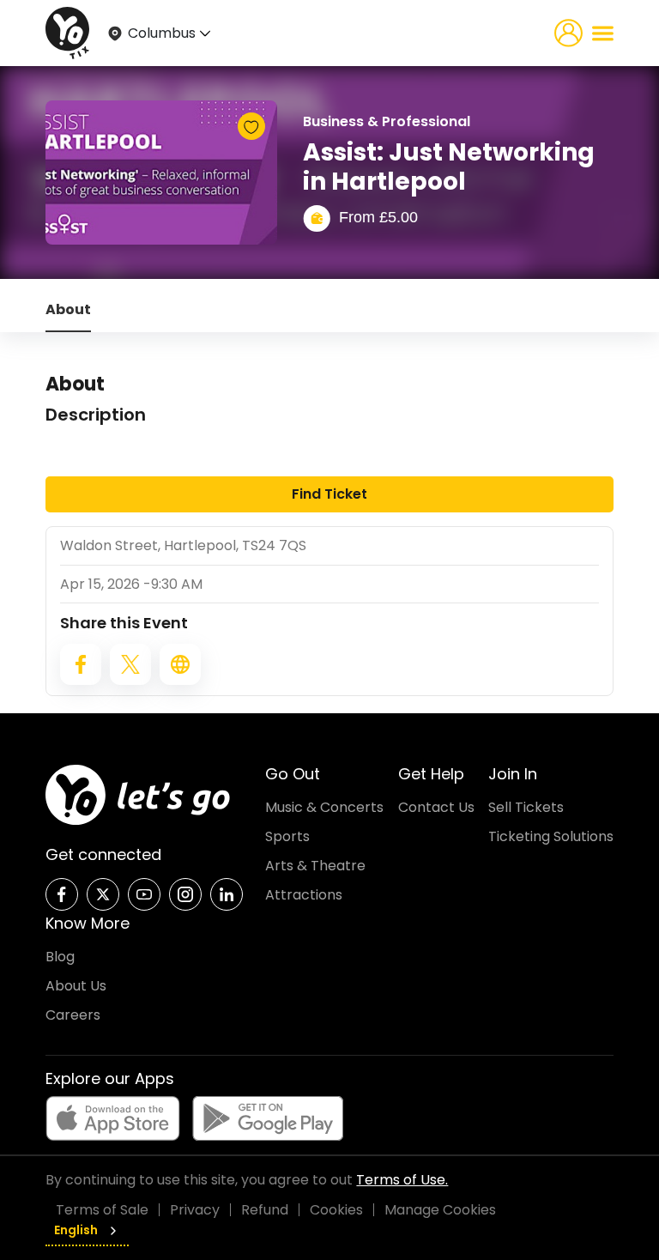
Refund (264, 1210)
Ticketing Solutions (551, 836)
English (76, 1230)
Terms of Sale (102, 1210)
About (68, 309)
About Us (75, 986)
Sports (287, 836)
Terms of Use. (402, 1180)
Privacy (195, 1210)
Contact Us (436, 807)
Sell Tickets (526, 807)
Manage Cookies (440, 1210)
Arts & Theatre (315, 865)
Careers (72, 1015)
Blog (60, 956)
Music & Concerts (324, 807)
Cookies (336, 1210)
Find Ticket (329, 494)
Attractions (303, 895)
